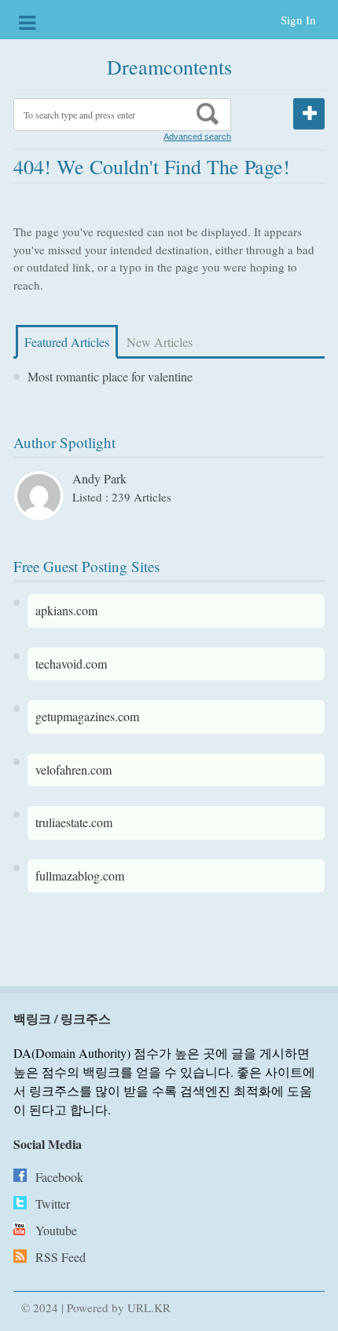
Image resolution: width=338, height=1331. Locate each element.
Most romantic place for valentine (110, 376)
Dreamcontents (169, 66)
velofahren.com (73, 769)
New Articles (160, 342)
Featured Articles (66, 342)
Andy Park (99, 478)
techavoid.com (71, 663)
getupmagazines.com (87, 716)
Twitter (52, 1203)
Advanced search (197, 136)
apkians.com (66, 610)
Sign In (298, 19)
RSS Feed (60, 1257)
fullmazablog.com (79, 875)
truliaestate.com (73, 822)
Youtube (56, 1230)
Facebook (59, 1177)
